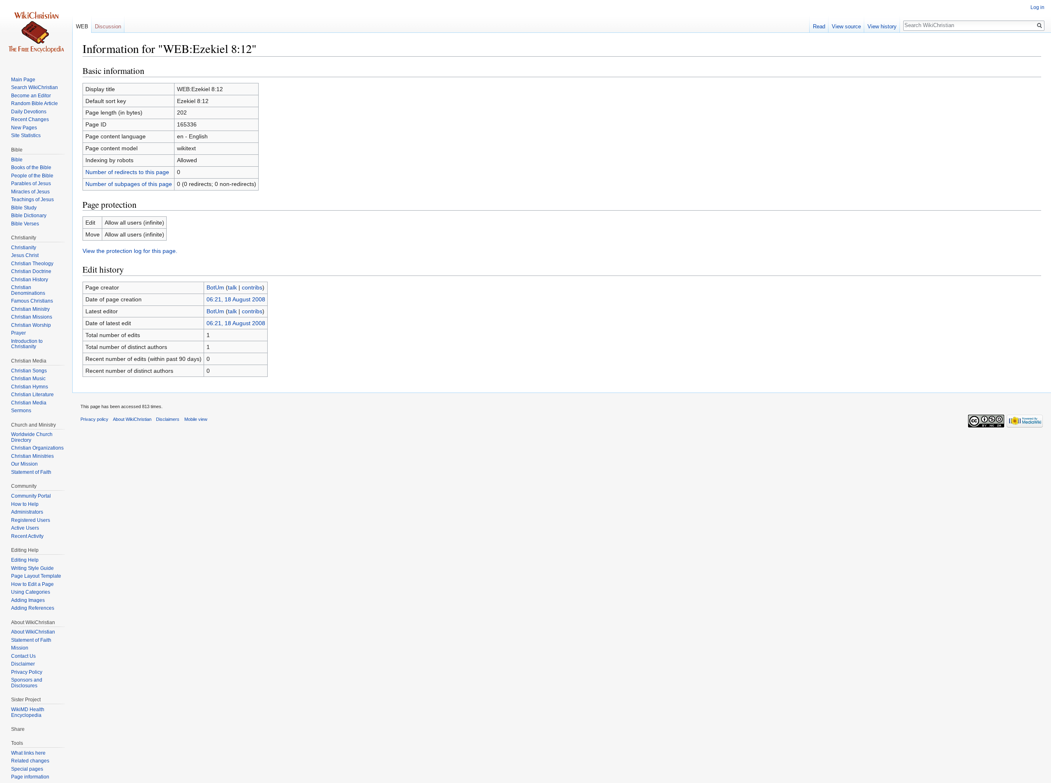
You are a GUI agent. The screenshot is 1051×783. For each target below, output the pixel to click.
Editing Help (25, 560)
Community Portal (31, 496)
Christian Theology (32, 263)
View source (846, 26)
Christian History (29, 279)
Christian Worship (31, 325)
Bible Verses (25, 224)
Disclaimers (167, 419)
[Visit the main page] (36, 33)
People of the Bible (32, 176)
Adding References (32, 608)
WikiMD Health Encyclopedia (27, 712)
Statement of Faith (31, 472)
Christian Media (28, 403)
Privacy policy (94, 419)
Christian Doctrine (31, 271)
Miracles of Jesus (30, 192)
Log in (1037, 7)
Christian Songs (29, 371)
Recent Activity (27, 536)
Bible (17, 160)
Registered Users (30, 520)
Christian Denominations (28, 290)
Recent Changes (30, 119)
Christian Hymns (29, 387)
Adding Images (28, 600)
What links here (28, 753)
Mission (19, 648)
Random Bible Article (34, 103)
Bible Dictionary (28, 215)
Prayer (18, 333)
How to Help (25, 504)
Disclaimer (23, 664)
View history (882, 26)
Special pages (27, 769)
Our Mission (24, 464)
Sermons (21, 410)
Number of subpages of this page (128, 184)
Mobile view (195, 419)
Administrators (27, 512)
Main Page (23, 80)
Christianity (23, 247)
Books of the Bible (31, 167)
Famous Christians (32, 301)
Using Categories (30, 592)
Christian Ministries (32, 456)
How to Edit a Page (32, 584)
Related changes (30, 761)
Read (819, 26)
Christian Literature (32, 394)
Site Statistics (26, 135)
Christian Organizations (37, 448)
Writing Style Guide (32, 568)
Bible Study (24, 208)
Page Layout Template (36, 576)
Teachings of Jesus (32, 199)
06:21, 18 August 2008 (236, 299)
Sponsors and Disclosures (26, 683)
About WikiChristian (33, 632)
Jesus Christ (25, 255)
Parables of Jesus (31, 183)
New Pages (24, 128)
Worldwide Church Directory (32, 437)
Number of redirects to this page (127, 172)
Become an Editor (31, 96)
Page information (30, 777)
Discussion (108, 26)
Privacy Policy (26, 672)
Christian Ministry (30, 309)
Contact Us (23, 656)
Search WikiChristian (34, 87)
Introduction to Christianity (27, 344)
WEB (82, 26)
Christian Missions (31, 317)
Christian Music (28, 378)
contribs (252, 287)
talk (232, 287)
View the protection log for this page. (130, 251)
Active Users (25, 528)
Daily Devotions (28, 112)
